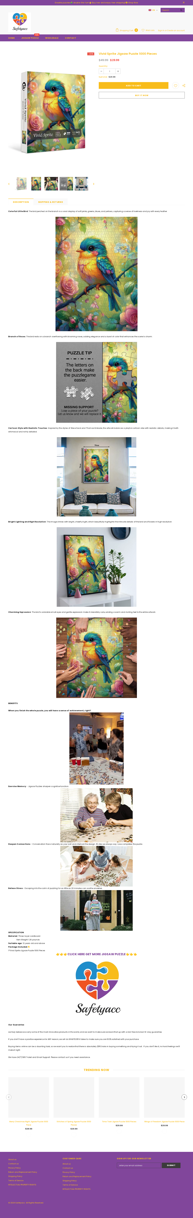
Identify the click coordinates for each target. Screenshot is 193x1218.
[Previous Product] (8, 1097)
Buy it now (142, 95)
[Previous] (11, 183)
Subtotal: (103, 77)
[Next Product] (184, 1097)
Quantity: (103, 66)
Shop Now (133, 2)
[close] (183, 2)
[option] (51, 112)
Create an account (176, 30)
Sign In (161, 30)
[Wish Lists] (175, 85)
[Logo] (19, 22)
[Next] (91, 183)
